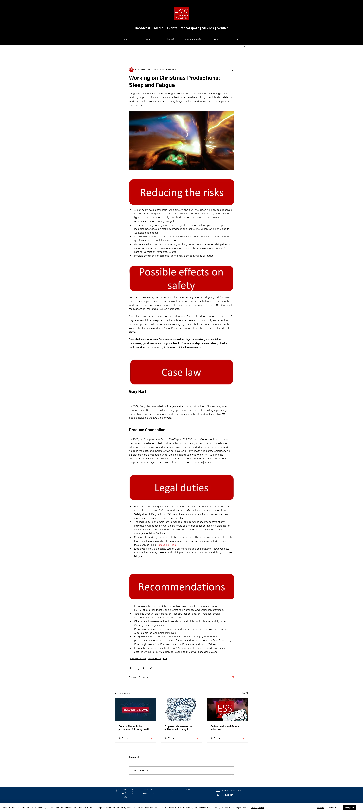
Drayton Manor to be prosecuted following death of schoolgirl (135, 728)
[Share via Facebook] (130, 668)
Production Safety (138, 658)
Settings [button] (320, 807)
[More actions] (232, 69)
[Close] (359, 807)
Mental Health (154, 658)
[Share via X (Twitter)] (137, 668)
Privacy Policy (257, 807)
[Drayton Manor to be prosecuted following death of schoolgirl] (135, 709)
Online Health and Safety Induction (224, 728)
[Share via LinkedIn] (144, 668)
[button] (244, 46)
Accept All (349, 807)
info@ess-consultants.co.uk (231, 790)
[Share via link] (151, 668)
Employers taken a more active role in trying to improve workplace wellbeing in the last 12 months (181, 728)
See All (245, 693)
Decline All (333, 807)
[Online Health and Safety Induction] (227, 709)
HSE (165, 658)
